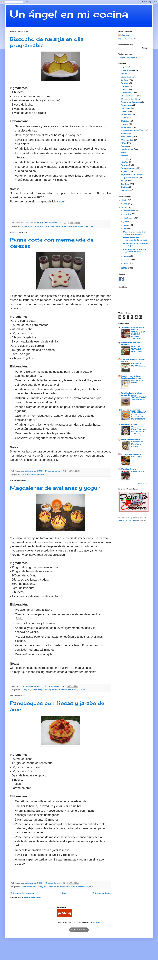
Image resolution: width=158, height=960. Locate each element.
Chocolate (126, 92)
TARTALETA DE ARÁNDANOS (138, 398)
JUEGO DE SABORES (132, 327)
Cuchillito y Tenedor (131, 454)
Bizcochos (38, 226)
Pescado (125, 159)
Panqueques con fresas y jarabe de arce (134, 250)
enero (127, 263)
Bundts (124, 83)
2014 (124, 207)
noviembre (129, 210)
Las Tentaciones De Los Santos (133, 360)
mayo (127, 225)
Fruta (63, 226)
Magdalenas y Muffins (49, 690)
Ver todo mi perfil (127, 39)
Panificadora (127, 149)
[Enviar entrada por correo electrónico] (65, 223)
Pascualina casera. (136, 457)
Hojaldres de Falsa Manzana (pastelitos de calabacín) (138, 430)
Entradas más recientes (22, 893)
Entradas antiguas (101, 893)
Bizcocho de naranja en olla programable (134, 233)
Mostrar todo (143, 483)
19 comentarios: (52, 686)
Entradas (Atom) (32, 897)
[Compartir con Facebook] (76, 223)
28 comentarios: (53, 223)
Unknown (125, 35)
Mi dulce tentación (130, 439)
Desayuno (49, 226)
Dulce (57, 226)
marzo (127, 256)
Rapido (89, 887)
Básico (124, 73)
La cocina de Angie (130, 410)
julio (126, 221)
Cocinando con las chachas (130, 343)
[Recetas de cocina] (64, 916)
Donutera (125, 108)
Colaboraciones (28, 887)
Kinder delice (137, 471)
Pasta (123, 152)
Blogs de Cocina (126, 520)
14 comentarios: (53, 471)
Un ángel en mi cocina (69, 14)
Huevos (124, 124)
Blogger (97, 922)
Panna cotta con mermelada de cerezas (135, 238)
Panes (124, 146)
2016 (124, 200)
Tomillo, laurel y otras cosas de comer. (131, 394)
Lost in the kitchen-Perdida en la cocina (131, 377)
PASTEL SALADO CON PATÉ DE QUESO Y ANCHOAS (138, 334)
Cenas (124, 89)
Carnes (124, 86)
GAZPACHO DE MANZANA (138, 364)
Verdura (124, 190)
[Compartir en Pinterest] (79, 223)
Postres (40, 474)
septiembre (129, 218)
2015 (124, 204)
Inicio (63, 893)
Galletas (125, 121)
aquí (62, 201)
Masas (124, 133)
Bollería (124, 80)
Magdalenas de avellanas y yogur (54, 488)
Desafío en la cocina (131, 102)
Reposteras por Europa (132, 174)
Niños (81, 226)
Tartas (124, 181)
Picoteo (124, 162)
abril (126, 228)
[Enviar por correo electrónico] (69, 223)
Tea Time (89, 226)
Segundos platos (129, 178)
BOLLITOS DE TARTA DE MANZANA (138, 349)
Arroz (123, 67)
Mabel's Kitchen (129, 424)
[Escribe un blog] (72, 223)
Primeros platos (129, 168)
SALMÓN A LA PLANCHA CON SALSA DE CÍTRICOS (138, 415)
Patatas (124, 155)
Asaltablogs (26, 226)
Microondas (127, 140)
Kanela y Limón (128, 469)
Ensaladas (126, 114)
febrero (127, 260)
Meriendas (72, 226)
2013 (124, 268)
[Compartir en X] (74, 223)
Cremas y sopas (129, 99)
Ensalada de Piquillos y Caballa (137, 444)
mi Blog (128, 518)
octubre (128, 214)
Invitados (31, 474)
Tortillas (125, 187)
